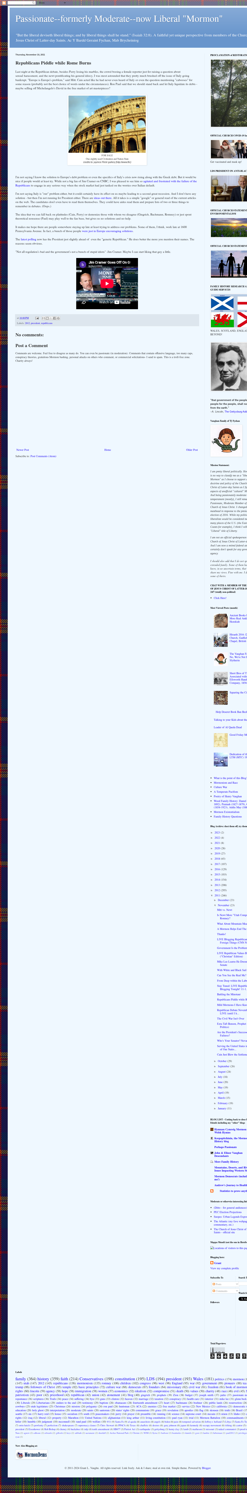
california (222, 1406)
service (186, 1406)
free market (169, 1406)
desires (155, 1425)
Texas (133, 1425)
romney (106, 1383)
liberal (42, 1418)
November (224, 905)
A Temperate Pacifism (226, 791)
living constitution (156, 1418)
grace (158, 1410)
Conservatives (91, 1378)
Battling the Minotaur (229, 994)
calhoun (37, 1432)
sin (29, 1414)
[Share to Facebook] (55, 318)
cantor (239, 1425)
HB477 (116, 1429)
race (224, 1391)
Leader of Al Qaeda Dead (228, 727)
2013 (218, 885)
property (57, 1418)
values (194, 1391)
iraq (30, 1418)
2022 (218, 837)
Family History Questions (228, 816)
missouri (210, 1429)
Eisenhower (34, 1429)
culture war (113, 1387)
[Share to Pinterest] (58, 318)
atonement (113, 1395)
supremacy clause (87, 1425)
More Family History (226, 1162)
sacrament (89, 1432)
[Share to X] (51, 318)
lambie (206, 1432)
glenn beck (241, 1399)
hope (65, 1391)
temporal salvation (191, 1421)
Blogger (206, 1468)
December (224, 900)
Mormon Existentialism (226, 812)
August (222, 1071)
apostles (188, 1410)
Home (107, 450)
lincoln (34, 1391)
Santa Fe (119, 1421)
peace (65, 1399)
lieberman (217, 1432)
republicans (46, 323)
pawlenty (38, 1425)
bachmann (181, 1402)
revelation (172, 1410)
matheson (197, 1429)
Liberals (25, 1402)
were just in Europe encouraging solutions (107, 231)
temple (67, 1387)
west (161, 1383)
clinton (115, 1399)
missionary (174, 1387)
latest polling (28, 239)
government (209, 1383)
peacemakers (102, 1414)
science (175, 1414)
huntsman (124, 1406)
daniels (188, 1432)
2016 (218, 869)
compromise (161, 1391)
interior (209, 1399)
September (224, 1066)
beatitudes (176, 1432)
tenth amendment (100, 1429)
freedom (213, 1387)
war (192, 1383)
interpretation (57, 1410)
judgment (47, 1421)
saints (90, 1410)
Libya (228, 1421)
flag (201, 1410)
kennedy (194, 1425)
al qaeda (132, 1421)
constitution (125, 1378)
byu (92, 1399)
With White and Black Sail (231, 970)
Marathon (73, 1418)
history (43, 1378)
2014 (218, 879)
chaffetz (144, 1425)
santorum (105, 1410)
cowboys (20, 1406)
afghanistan (114, 1418)
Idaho (237, 1414)
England (177, 1383)
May (220, 1087)
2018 (218, 858)
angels (157, 1421)
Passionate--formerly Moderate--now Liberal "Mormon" (119, 18)
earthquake (145, 1429)
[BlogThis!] (47, 318)
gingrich (145, 1395)
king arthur (133, 1418)
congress (145, 1383)
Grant (217, 1263)
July (220, 1077)
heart (166, 1402)
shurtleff (102, 1432)
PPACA (122, 1425)
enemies (152, 1406)
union (95, 1395)
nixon (224, 1414)
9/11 (109, 1421)
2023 (218, 832)
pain (176, 1421)
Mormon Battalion (210, 1418)
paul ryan (177, 1418)
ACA (138, 1406)
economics (121, 1391)
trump (19, 1387)
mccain (211, 1414)
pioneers (229, 1383)
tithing (228, 1425)
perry (118, 1414)
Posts (218, 1284)
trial (191, 1418)
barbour (164, 1432)
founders (154, 1387)
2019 (218, 853)
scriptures (38, 1399)
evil (236, 1391)
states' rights (122, 1410)
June (220, 1082)
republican (77, 1395)
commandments (235, 1418)
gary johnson (170, 1425)
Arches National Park (119, 1432)
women (102, 1391)
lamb (185, 1429)
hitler (18, 1421)
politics (219, 1379)
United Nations (93, 1418)
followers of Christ (42, 1387)
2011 (218, 895)
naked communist (227, 1429)
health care (193, 1399)
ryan (17, 1436)
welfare (96, 1421)
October (222, 1061)
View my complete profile (224, 1268)
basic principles (89, 1387)
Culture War (220, 787)
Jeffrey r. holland (213, 1421)
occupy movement (212, 1425)
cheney (63, 1429)
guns (102, 1399)
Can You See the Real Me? (231, 975)
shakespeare (68, 1425)
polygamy (91, 1406)
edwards (48, 1432)
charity (210, 1391)
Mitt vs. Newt (224, 910)
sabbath (78, 1432)
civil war (194, 1387)
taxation (159, 1399)
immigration (83, 1391)
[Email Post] (36, 318)
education (20, 1410)
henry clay (174, 1429)
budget (189, 1395)
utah (26, 1383)
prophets (161, 1395)
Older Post (192, 450)
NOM (146, 1432)
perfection (52, 1425)
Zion (175, 1395)
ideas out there (102, 198)
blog (130, 1395)
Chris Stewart (107, 1425)
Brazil (239, 1410)
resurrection (235, 1402)
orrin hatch (24, 1425)
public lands (215, 1402)
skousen (214, 1410)
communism (142, 1410)
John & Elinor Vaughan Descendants (228, 1154)
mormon (238, 1379)
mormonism (85, 1383)
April (221, 1092)
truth (227, 1410)
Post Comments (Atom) (43, 456)
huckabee (75, 1429)
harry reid (43, 1414)
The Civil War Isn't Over (230, 1018)
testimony (87, 1402)
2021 (218, 843)
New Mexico (203, 1406)
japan (183, 1425)
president (35, 323)
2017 (218, 864)
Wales (198, 1378)
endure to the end (66, 1402)
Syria (154, 1432)
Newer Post (22, 450)
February (223, 1103)
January (222, 1108)
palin (223, 1395)
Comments (221, 1291)
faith (64, 1378)
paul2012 (230, 1432)
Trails (53, 1399)
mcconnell (64, 1421)
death (179, 1391)
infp (86, 1429)
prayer (131, 1414)
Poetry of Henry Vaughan (228, 796)
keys (69, 1432)
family (20, 1378)
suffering (79, 1399)
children (125, 1383)
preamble (146, 1414)
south (86, 1414)
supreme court (193, 1414)
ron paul (108, 1406)
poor (39, 1395)
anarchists (145, 1421)
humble (32, 1421)
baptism (104, 1402)
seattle (18, 1414)
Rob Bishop (50, 1429)
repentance (21, 1399)
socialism (72, 1414)
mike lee (224, 1399)
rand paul (81, 1421)
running (161, 1414)
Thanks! (221, 934)
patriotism (22, 1395)
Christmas (59, 1406)
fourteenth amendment (145, 1402)
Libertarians (43, 1402)
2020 (218, 848)
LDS (150, 1378)
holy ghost (38, 1410)
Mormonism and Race (226, 782)
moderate (76, 1410)
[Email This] (44, 318)
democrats (134, 1387)
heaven (129, 1399)
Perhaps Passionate (225, 1147)
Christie (136, 1432)
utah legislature (39, 1406)
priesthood (56, 1395)
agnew (27, 1432)
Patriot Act (129, 1429)
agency (50, 1391)
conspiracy (175, 1399)
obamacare (120, 1402)
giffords (59, 1432)
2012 (27, 323)
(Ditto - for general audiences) (230, 1207)
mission (76, 1406)
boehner (198, 1402)
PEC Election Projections (228, 1212)
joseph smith (206, 1395)
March (222, 1098)
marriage (143, 1399)
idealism (140, 1391)
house (58, 1414)
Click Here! (220, 598)
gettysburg (159, 1429)
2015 (218, 874)
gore (197, 1432)
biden (167, 1421)
